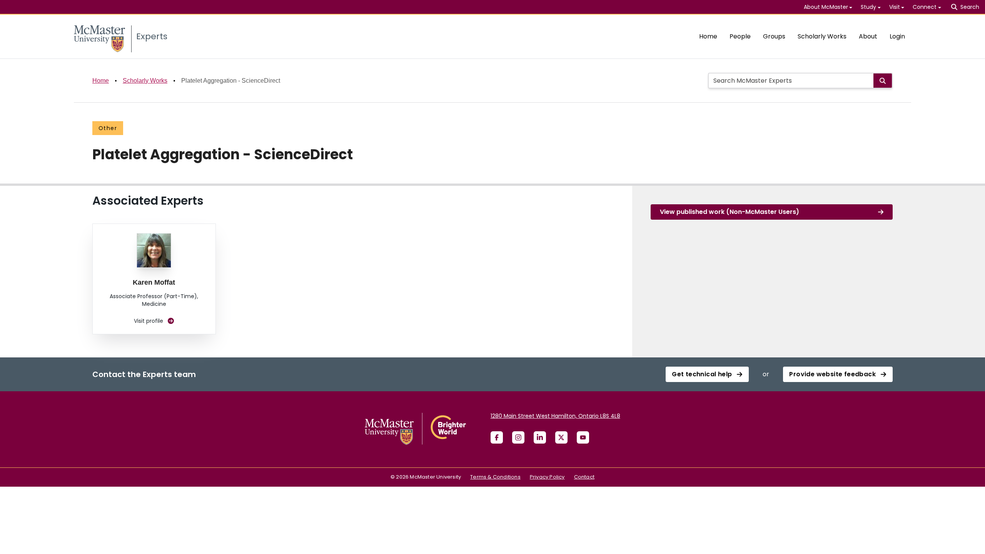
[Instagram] (518, 437)
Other (107, 128)
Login (897, 36)
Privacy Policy (547, 477)
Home (708, 36)
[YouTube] (583, 437)
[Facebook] (497, 437)
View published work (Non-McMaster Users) (729, 211)
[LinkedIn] (540, 437)
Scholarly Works (822, 36)
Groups (774, 36)
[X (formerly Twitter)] (561, 437)
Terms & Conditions (495, 477)
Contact (584, 477)
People (740, 36)
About (868, 36)
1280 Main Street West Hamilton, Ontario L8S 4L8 (555, 416)
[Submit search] (882, 80)
